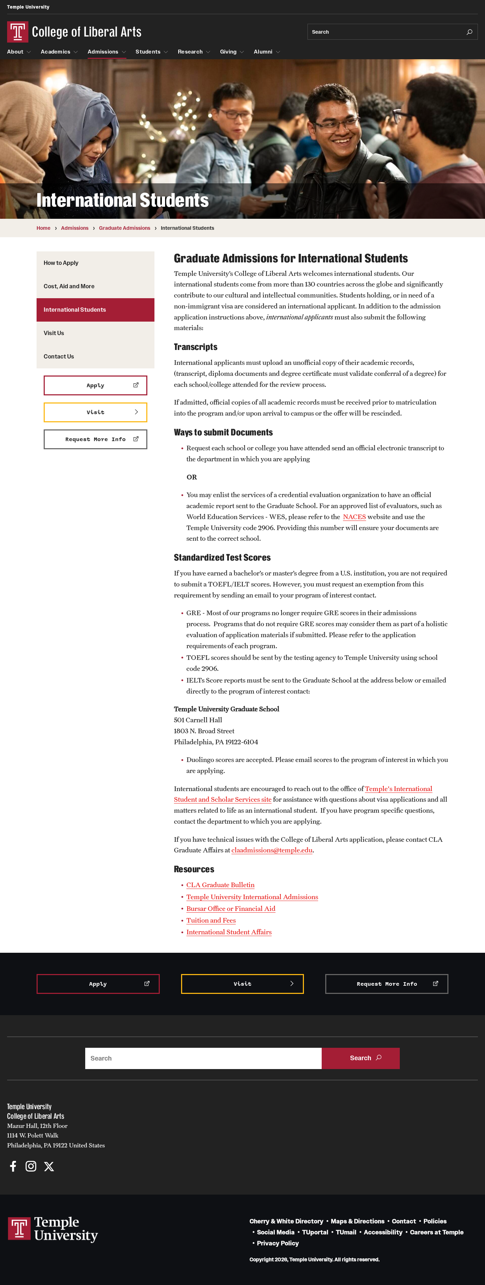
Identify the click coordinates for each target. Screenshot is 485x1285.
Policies (435, 1221)
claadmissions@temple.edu (271, 850)
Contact (404, 1221)
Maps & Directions (358, 1221)
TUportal (315, 1232)
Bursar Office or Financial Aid (231, 908)
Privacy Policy (278, 1243)
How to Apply (61, 262)
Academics (55, 52)
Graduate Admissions (124, 228)
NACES (354, 517)
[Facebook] (13, 1167)
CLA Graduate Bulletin (220, 885)
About (15, 52)
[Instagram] (31, 1167)
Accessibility (383, 1232)
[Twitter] (49, 1167)
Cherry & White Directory (286, 1221)
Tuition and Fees (211, 920)
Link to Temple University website (53, 1230)
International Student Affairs (229, 932)
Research (190, 52)
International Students (75, 309)
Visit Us (54, 332)
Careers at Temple (437, 1232)
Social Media (276, 1232)
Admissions (103, 52)
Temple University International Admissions (252, 897)
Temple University (28, 7)
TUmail (346, 1232)
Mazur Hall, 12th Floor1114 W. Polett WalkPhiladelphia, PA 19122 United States (56, 1135)
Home (43, 228)
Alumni (263, 52)
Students (148, 52)
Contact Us (59, 356)
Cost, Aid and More (69, 286)
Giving (228, 52)
